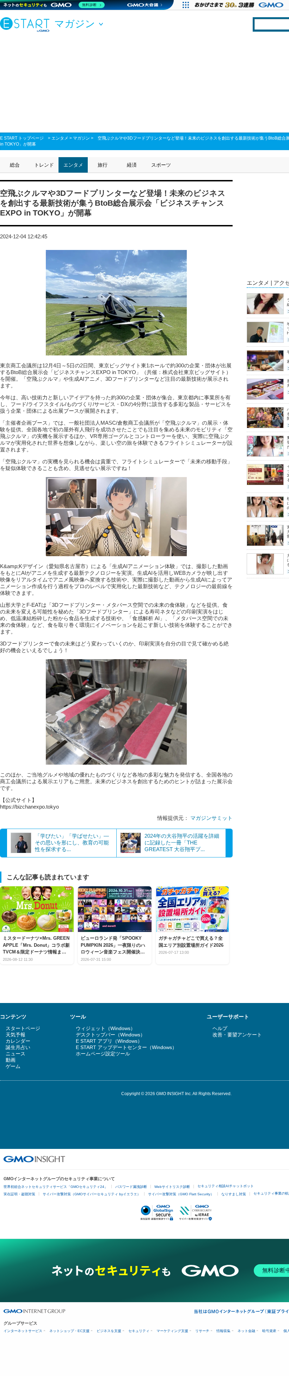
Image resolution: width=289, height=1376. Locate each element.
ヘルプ (220, 1028)
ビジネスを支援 (109, 1331)
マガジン (81, 138)
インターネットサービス (23, 1331)
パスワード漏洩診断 (131, 1187)
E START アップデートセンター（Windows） (126, 1047)
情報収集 (223, 1331)
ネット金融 (246, 1331)
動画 (11, 1060)
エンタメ (59, 138)
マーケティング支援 (172, 1331)
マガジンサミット (211, 818)
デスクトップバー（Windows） (110, 1034)
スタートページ (23, 1028)
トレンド (44, 165)
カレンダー (18, 1041)
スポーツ (161, 165)
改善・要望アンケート (237, 1034)
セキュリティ (138, 1331)
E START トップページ (22, 138)
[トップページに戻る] (26, 24)
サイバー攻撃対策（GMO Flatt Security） (181, 1194)
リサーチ (202, 1331)
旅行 (102, 165)
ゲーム (13, 1066)
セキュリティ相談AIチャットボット (225, 1186)
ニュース (15, 1053)
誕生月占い (18, 1047)
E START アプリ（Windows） (109, 1041)
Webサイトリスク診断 (172, 1187)
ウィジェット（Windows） (105, 1028)
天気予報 (15, 1034)
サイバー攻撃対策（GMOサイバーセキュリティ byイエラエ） (92, 1194)
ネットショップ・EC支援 (69, 1331)
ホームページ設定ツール (103, 1053)
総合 (15, 165)
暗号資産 (269, 1331)
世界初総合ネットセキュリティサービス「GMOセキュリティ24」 (56, 1187)
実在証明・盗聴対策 (19, 1194)
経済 (132, 165)
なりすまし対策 (233, 1194)
